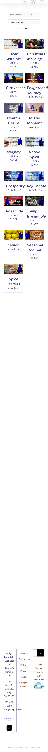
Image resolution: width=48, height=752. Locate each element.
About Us (24, 653)
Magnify (13, 152)
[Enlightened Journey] (34, 74)
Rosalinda (14, 211)
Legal (23, 676)
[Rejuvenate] (34, 172)
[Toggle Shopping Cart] (24, 1)
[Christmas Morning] (34, 40)
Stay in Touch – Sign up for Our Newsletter (38, 672)
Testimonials (24, 659)
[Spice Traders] (13, 265)
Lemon (14, 245)
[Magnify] (13, 138)
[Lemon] (13, 231)
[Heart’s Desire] (13, 104)
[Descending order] (37, 14)
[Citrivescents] (13, 74)
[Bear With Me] (13, 40)
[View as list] (26, 28)
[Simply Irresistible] (34, 198)
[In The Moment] (34, 104)
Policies (23, 665)
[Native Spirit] (34, 138)
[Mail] (9, 728)
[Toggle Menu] (42, 2)
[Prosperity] (13, 172)
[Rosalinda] (13, 198)
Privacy (24, 671)
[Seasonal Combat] (34, 231)
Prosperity (15, 186)
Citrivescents (17, 88)
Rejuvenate (36, 186)
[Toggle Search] (33, 1)
